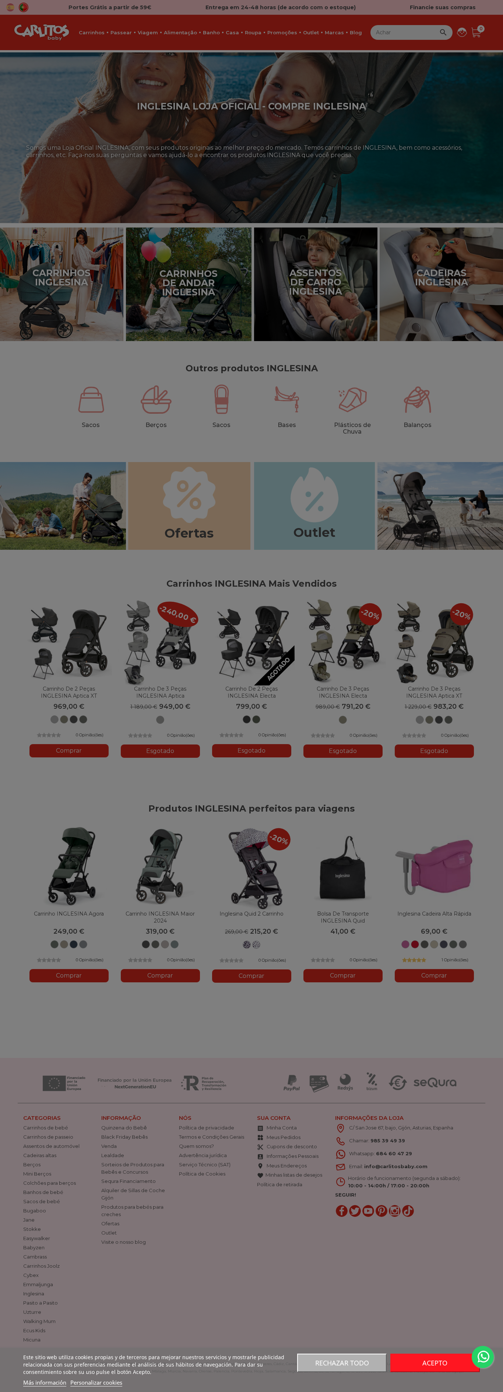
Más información (44, 1382)
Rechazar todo (342, 1362)
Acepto (434, 1362)
